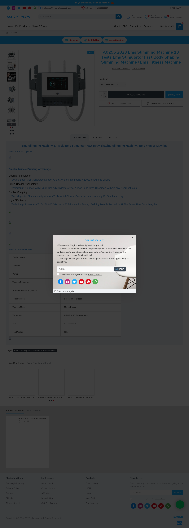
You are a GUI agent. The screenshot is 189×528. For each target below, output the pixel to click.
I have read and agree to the (81, 274)
